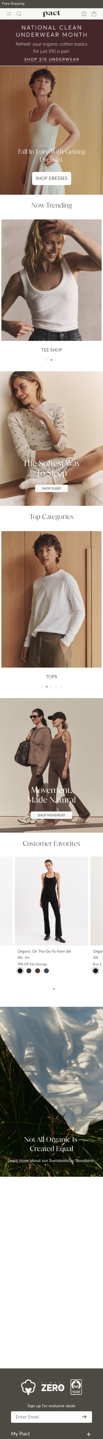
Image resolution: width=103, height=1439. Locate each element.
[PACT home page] (51, 13)
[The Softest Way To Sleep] (51, 438)
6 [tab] (65, 989)
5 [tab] (60, 989)
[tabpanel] (51, 918)
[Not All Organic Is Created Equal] (51, 1092)
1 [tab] (39, 989)
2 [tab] (44, 989)
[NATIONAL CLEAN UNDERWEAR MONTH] (51, 42)
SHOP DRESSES (52, 178)
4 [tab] (55, 989)
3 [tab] (50, 989)
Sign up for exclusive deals (51, 1406)
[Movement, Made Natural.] (51, 765)
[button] (20, 970)
